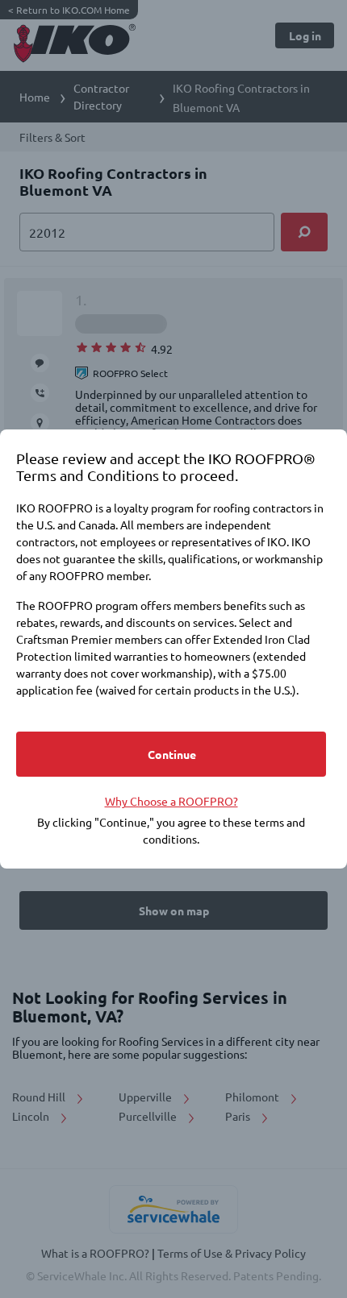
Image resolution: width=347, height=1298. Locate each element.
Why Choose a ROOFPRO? (171, 801)
